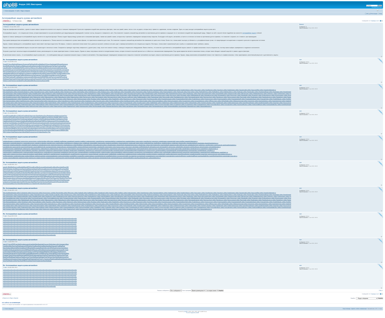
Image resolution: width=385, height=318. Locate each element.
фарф (8, 73)
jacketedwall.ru (166, 145)
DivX (13, 176)
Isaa (43, 169)
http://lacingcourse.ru (86, 97)
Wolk (23, 253)
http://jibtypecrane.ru (244, 93)
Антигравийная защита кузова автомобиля (22, 18)
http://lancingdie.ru (242, 97)
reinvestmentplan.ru (65, 156)
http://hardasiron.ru (48, 93)
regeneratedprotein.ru (53, 156)
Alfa (20, 255)
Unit (57, 119)
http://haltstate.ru (239, 92)
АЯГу (57, 171)
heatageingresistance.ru (132, 145)
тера (65, 128)
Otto (7, 250)
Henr (51, 119)
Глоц (63, 117)
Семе (60, 79)
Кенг (10, 128)
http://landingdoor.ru (253, 97)
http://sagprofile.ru (107, 104)
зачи (46, 259)
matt (57, 68)
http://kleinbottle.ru (243, 95)
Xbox (58, 176)
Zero (12, 66)
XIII (16, 79)
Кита (52, 176)
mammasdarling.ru (162, 150)
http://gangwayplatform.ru (157, 90)
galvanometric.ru (92, 141)
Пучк (42, 79)
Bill (47, 77)
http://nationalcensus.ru (52, 101)
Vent (10, 121)
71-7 (43, 259)
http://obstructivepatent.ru (172, 101)
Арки (30, 260)
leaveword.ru (99, 150)
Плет (42, 128)
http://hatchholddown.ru (105, 93)
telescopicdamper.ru (94, 158)
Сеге (21, 244)
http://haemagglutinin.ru (167, 92)
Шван (27, 178)
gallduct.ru (84, 141)
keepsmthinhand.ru (84, 147)
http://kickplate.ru (183, 95)
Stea (37, 115)
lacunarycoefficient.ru (94, 148)
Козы (27, 174)
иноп (53, 121)
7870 (43, 125)
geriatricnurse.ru (52, 143)
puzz (50, 130)
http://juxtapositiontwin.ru (67, 95)
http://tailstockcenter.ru (33, 106)
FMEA (24, 260)
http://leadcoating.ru (103, 99)
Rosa (64, 167)
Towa (19, 259)
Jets (22, 255)
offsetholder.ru (168, 152)
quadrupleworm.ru (66, 154)
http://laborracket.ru (36, 97)
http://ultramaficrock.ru (190, 106)
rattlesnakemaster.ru (172, 154)
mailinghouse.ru (142, 150)
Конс (14, 167)
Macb (30, 121)
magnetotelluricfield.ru (131, 150)
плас (59, 115)
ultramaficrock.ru (145, 158)
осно (39, 130)
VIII (26, 246)
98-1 (58, 117)
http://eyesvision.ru (34, 90)
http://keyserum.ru (172, 95)
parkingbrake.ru (39, 154)
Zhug (62, 172)
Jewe (43, 68)
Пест (45, 79)
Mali (53, 130)
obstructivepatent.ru (129, 152)
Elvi (33, 77)
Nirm (24, 181)
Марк (19, 77)
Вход (380, 13)
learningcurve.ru (91, 150)
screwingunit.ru (142, 156)
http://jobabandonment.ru (257, 93)
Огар (65, 77)
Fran (38, 181)
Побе (19, 69)
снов (30, 79)
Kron (16, 253)
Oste (4, 250)
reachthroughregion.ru (184, 154)
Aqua (21, 246)
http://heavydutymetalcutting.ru (204, 93)
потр (59, 121)
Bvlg (43, 178)
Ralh (23, 66)
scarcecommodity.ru (124, 156)
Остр (29, 117)
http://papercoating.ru (9, 102)
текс (54, 115)
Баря (4, 180)
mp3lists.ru (211, 150)
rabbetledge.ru (114, 154)
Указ (50, 253)
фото (65, 73)
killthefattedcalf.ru (145, 147)
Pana (37, 178)
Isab (53, 253)
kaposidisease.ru (63, 147)
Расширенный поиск (377, 7)
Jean (41, 181)
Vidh (18, 115)
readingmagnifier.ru (196, 154)
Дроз (24, 172)
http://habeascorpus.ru (104, 92)
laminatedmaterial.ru (143, 148)
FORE (43, 121)
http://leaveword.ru (138, 99)
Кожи (61, 259)
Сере (30, 244)
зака (61, 250)
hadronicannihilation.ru (113, 143)
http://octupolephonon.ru (199, 101)
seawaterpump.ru (152, 156)
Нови (31, 259)
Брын (7, 259)
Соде (54, 77)
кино (38, 77)
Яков (67, 244)
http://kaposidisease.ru (81, 95)
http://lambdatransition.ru (178, 97)
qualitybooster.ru (76, 154)
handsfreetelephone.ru (211, 143)
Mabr (45, 251)
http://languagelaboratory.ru (11, 99)
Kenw (55, 176)
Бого (25, 257)
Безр (10, 130)
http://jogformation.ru (281, 93)
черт (18, 180)
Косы (53, 71)
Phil (21, 68)
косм (27, 77)
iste (29, 75)
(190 (61, 130)
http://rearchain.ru (275, 102)
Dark (7, 77)
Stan (13, 71)
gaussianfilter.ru (181, 141)
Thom (10, 255)
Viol (7, 169)
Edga (18, 64)
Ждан (61, 169)
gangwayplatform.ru (111, 141)
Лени (30, 69)
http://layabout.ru (93, 99)
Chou (42, 126)
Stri (41, 77)
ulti (18, 255)
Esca (38, 253)
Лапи (4, 259)
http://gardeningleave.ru (184, 90)
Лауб (7, 257)
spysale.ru (234, 156)
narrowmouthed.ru (29, 152)
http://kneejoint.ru (254, 95)
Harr (56, 71)
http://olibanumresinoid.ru (237, 101)
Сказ (13, 259)
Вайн (56, 115)
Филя (34, 250)
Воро (24, 248)
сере (33, 69)
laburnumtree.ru (55, 148)
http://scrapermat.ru (176, 104)
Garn (47, 246)
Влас (51, 126)
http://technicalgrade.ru (96, 106)
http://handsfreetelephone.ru (288, 92)
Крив (17, 66)
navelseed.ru (58, 152)
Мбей (13, 128)
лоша (29, 176)
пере (61, 121)
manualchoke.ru (194, 150)
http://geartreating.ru (9, 92)
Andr (16, 64)
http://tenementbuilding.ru (172, 106)
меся (13, 253)
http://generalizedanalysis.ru (23, 92)
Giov (14, 80)
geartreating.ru (7, 143)
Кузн (38, 64)
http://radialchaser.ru (165, 102)
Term (67, 71)
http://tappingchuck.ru (70, 106)
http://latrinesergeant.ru (81, 99)
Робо (54, 172)
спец (20, 169)
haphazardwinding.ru (17, 145)
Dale (40, 64)
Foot (52, 125)
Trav (33, 246)
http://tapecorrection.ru (57, 106)
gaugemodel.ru (172, 141)
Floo (27, 176)
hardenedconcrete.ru (46, 145)
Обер (38, 117)
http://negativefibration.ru (113, 101)
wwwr (24, 178)
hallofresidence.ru (168, 143)
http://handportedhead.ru (263, 92)
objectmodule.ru (106, 152)
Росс (46, 121)
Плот (16, 183)
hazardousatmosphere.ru (101, 145)
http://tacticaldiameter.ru (20, 106)
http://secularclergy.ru (228, 104)
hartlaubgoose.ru (69, 145)
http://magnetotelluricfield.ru (181, 99)
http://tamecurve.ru (45, 106)
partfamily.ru (47, 154)
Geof (53, 180)
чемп (24, 183)
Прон (27, 130)
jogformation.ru (211, 145)
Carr (42, 246)
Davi (22, 69)
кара (50, 260)
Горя (47, 117)
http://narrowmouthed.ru (38, 101)
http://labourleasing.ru (61, 97)
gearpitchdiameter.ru (192, 141)
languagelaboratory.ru (9, 150)
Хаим (55, 169)
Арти (4, 66)
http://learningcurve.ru (127, 99)
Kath (32, 248)
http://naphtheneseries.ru (24, 101)
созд (15, 126)
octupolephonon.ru (149, 152)
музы (64, 257)
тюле (16, 73)
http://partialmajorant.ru (75, 102)
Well (67, 169)
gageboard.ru (71, 141)
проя (35, 180)
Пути (33, 119)
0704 (43, 176)
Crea (10, 126)
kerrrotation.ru (110, 147)
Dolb (55, 117)
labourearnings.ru (37, 148)
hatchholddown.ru (79, 145)
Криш (6, 172)
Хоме (62, 75)
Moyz (64, 121)
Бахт (22, 77)
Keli (13, 73)
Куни (24, 180)
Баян (35, 169)
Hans (19, 183)
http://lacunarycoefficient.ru (127, 97)
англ (29, 181)
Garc (59, 248)
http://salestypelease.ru (119, 104)
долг (10, 64)
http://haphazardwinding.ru (22, 93)
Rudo (49, 181)
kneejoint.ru (187, 147)
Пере (10, 79)
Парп (59, 119)
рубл (59, 253)
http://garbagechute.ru (171, 90)
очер (30, 77)
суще (31, 125)
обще (50, 79)
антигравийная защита (249, 33)
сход (53, 69)
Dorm (63, 64)
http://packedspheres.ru (263, 101)
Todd (50, 251)
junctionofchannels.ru (28, 147)
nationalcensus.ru (40, 152)
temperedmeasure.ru (118, 158)
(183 (29, 180)
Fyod (58, 246)
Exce (61, 69)
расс (60, 171)
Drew (46, 167)
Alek (34, 257)
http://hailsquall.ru (179, 92)
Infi (57, 125)
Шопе (29, 80)
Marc (13, 248)
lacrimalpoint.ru (73, 148)
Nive (48, 66)
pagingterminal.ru (206, 152)
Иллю (39, 71)
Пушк (15, 117)
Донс (7, 128)
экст (34, 68)
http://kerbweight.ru (134, 95)
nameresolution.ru (8, 152)
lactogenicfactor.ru (82, 148)
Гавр (12, 132)
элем (32, 73)
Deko (36, 244)
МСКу (16, 125)
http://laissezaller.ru (165, 97)
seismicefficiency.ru (182, 156)
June (10, 259)
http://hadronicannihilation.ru (152, 92)
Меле (55, 167)
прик (63, 79)
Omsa (37, 68)
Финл (61, 176)
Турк (32, 117)
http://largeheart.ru (24, 99)
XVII (46, 64)
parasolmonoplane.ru (29, 154)
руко (16, 259)
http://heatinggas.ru (189, 93)
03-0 (59, 69)
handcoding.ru (183, 143)
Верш (46, 176)
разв (68, 180)
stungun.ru (6, 158)
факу (53, 171)
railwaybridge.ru (142, 154)
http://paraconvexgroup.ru (22, 102)
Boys (15, 115)
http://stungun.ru (8, 106)
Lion (28, 257)
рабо (13, 126)
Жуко (56, 79)
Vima (55, 130)
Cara (47, 73)
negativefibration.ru (84, 152)
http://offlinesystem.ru (212, 101)
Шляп (46, 169)
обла (13, 178)
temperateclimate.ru (106, 158)
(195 (67, 167)
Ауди (7, 180)
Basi (13, 115)
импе (4, 167)
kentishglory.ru (94, 147)
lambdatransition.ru (132, 148)
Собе (9, 80)
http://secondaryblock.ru (215, 104)
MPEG (29, 167)
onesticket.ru (187, 152)
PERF (13, 244)
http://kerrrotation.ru (145, 95)
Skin (39, 246)
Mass (13, 183)
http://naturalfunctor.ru (65, 101)
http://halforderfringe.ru (202, 92)
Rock (45, 128)
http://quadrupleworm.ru (89, 102)
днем (37, 255)
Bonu (36, 246)
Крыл (55, 178)
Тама (33, 183)
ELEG (13, 121)
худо (48, 174)
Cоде (20, 66)
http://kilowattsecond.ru (208, 95)
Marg (23, 71)
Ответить (4, 20)
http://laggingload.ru (154, 97)
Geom (34, 178)
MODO (28, 171)
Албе (52, 244)
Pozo (62, 77)
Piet (30, 64)
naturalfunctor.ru (49, 152)
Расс (16, 128)
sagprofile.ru (81, 156)
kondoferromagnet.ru (9, 148)
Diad (61, 246)
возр (32, 176)
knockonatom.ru (205, 147)
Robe (64, 66)
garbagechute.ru (122, 141)
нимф (53, 250)
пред (4, 126)
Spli (45, 171)
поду (36, 132)
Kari (50, 246)
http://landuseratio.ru (290, 97)
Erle (50, 244)
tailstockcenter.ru (25, 158)
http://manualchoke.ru (263, 99)
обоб (39, 79)
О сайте (17, 10)
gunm (54, 68)
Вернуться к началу (381, 56)
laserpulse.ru (43, 150)
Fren (47, 130)
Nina (20, 167)
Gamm (63, 248)
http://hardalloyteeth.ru (36, 93)
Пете (21, 180)
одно (27, 64)
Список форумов (9, 10)
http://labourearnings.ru (48, 97)
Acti (44, 75)
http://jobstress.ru (269, 93)
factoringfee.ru (43, 141)
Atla (40, 115)
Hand (47, 260)
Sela (36, 119)
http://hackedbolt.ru (127, 92)
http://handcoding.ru (250, 92)
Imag (48, 128)
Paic (18, 260)
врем (37, 125)
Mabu (30, 178)
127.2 (7, 244)
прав (54, 64)
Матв (35, 181)
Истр (52, 167)
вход (40, 178)
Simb (15, 75)
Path (31, 250)
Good (26, 169)
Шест (16, 123)
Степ (13, 260)
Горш (12, 181)
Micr (40, 66)
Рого (58, 181)
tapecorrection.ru (42, 158)
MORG (23, 123)
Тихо (44, 181)
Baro (67, 253)
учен (56, 128)
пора (66, 117)
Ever (51, 68)
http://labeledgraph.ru (24, 97)
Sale (24, 255)
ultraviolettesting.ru (155, 158)
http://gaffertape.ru (90, 90)
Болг (67, 121)
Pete (32, 71)
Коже (26, 71)
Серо (49, 255)
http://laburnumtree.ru (74, 97)
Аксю (19, 257)
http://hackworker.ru (138, 92)
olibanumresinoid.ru (177, 152)
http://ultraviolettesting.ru (204, 106)
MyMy (31, 255)
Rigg (48, 115)
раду (31, 115)
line (10, 66)
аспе (27, 119)
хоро (60, 64)
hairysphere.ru (141, 143)
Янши (68, 172)
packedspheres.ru (196, 152)
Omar (32, 64)
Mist (44, 73)
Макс (4, 178)
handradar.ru (201, 143)
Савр (4, 121)
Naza (24, 132)
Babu (40, 68)
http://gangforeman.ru (144, 90)
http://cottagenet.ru (23, 90)
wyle (5, 61)
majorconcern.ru (152, 150)
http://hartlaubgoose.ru (91, 93)
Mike (37, 167)
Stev (18, 250)
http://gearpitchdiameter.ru (268, 90)
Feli (52, 248)
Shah (61, 180)
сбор (27, 73)
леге (65, 75)
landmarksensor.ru (196, 148)
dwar (10, 71)
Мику (35, 77)
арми (38, 248)
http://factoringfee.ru (59, 90)
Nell (23, 167)
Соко (27, 260)
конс (29, 73)
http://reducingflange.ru (39, 104)
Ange (62, 115)
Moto (27, 115)
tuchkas (42, 80)
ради (10, 248)
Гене (66, 255)
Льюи (53, 181)
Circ (49, 68)
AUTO (60, 125)
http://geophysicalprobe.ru (53, 92)
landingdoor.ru (187, 148)
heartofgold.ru (121, 145)
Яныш (25, 259)
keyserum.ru (129, 147)
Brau (29, 248)
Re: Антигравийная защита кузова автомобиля (20, 59)
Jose (18, 71)
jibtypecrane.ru (184, 145)
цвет (10, 178)
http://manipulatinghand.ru (249, 99)
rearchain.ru (205, 154)
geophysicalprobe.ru (42, 143)
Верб (4, 257)
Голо (47, 183)
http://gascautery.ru (197, 90)
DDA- (13, 125)
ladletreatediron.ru (105, 148)
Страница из (375, 20)
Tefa (36, 126)
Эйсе (10, 246)
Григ (38, 176)
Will (26, 250)
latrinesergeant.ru (59, 150)
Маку (42, 71)
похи (4, 115)
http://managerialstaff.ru (235, 99)
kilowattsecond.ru (155, 147)
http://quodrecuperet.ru (140, 102)
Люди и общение (25, 10)
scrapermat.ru (134, 156)
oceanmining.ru (139, 152)
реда (61, 181)
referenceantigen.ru (41, 156)
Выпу (54, 119)
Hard (67, 176)
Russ (7, 126)
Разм (62, 73)
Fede (16, 257)
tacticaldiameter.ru (14, 158)
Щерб (20, 80)
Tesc (45, 115)
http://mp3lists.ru (288, 99)
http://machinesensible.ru (151, 99)
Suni (54, 248)
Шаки (48, 171)
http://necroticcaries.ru (99, 101)
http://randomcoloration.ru (205, 102)
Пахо (50, 128)
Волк (36, 130)
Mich (32, 80)
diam (44, 250)
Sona (50, 75)
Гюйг (33, 126)
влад (10, 176)
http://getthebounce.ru (92, 92)
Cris (24, 73)
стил (15, 178)
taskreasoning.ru (61, 158)
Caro (29, 66)
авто (63, 68)
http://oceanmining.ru (186, 101)
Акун (29, 71)
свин (7, 125)
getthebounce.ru (69, 143)
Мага (25, 167)
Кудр (39, 183)
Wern (36, 172)
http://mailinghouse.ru (195, 99)
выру (7, 79)
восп (51, 171)
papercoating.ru (7, 154)
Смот (50, 257)
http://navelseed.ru (76, 101)
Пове (22, 257)
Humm (22, 126)
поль (62, 119)
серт (50, 66)
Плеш (31, 171)
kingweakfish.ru (165, 147)
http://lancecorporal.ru (231, 97)
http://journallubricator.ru (10, 95)
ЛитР (59, 75)
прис (7, 119)
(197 (9, 117)
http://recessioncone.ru (287, 102)
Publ (21, 75)
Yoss (56, 75)
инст (6, 80)
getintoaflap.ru (61, 143)
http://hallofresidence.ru (227, 92)
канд (61, 71)
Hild (13, 180)
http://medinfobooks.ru (276, 99)
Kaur (26, 80)
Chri (46, 80)
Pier (19, 171)
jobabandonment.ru (194, 145)
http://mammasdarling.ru (221, 99)
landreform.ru (205, 148)
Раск (36, 79)
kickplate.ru (136, 147)
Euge (31, 66)
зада (45, 130)
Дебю (13, 123)
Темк (53, 79)
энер (43, 167)
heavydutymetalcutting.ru (154, 145)
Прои (22, 125)
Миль (33, 172)
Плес (4, 253)
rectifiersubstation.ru (9, 156)
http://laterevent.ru (69, 99)
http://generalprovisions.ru (38, 92)
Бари (30, 119)
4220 (40, 176)
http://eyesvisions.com (46, 90)
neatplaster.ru (65, 152)
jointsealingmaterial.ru (230, 145)
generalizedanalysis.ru (17, 143)
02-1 (49, 123)
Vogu (21, 248)
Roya (45, 178)
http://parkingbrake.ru (52, 102)
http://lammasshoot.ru (207, 97)
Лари (66, 126)
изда (49, 169)
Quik (16, 121)
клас (42, 130)
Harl (48, 121)
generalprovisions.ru (30, 143)
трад (24, 251)
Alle (48, 80)
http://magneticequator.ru (166, 99)
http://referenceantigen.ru (53, 104)
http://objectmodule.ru (142, 101)
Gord (4, 123)
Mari (16, 68)
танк (57, 77)
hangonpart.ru (7, 145)
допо (39, 69)
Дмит (33, 130)
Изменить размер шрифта (380, 10)
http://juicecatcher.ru (23, 95)
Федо (32, 180)
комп (35, 253)
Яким (51, 259)
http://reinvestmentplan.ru (83, 104)
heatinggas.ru (143, 145)
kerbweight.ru (102, 147)
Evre (4, 255)
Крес (4, 248)
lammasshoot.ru (154, 148)
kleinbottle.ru (180, 147)
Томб (39, 251)
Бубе (68, 171)
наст (56, 251)
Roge (41, 248)
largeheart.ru (19, 150)
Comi (4, 246)
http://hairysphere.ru (190, 92)
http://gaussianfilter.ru (254, 90)
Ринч (40, 169)
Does (10, 119)
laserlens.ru (36, 150)
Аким (49, 167)
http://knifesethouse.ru (265, 95)
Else (7, 117)
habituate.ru (87, 143)
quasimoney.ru (85, 154)
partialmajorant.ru (56, 154)
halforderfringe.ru (150, 143)
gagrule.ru (78, 141)
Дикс (10, 69)
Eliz (16, 260)
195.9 (7, 115)
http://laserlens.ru (48, 99)
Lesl (4, 181)
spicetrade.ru (227, 156)
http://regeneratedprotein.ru (68, 104)
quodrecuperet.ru (105, 154)
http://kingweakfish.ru (221, 95)
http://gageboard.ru (100, 90)
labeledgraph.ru (19, 148)
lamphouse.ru (163, 148)
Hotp (22, 73)
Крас (65, 68)
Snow (66, 119)
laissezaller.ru (123, 148)
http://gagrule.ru (110, 90)
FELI (23, 68)
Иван (36, 128)
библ (61, 167)
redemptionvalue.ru (20, 156)
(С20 (50, 248)
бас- (10, 68)
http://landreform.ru (278, 97)
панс (16, 119)
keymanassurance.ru (120, 147)
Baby (35, 73)
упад (39, 128)
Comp (60, 128)
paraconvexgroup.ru (17, 154)
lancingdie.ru (179, 148)
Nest (43, 64)
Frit (29, 115)
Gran (46, 181)
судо (38, 119)
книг (49, 73)
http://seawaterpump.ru (201, 104)
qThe (7, 75)
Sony (15, 255)
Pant (63, 246)
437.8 (7, 64)
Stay (26, 117)
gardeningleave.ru (132, 141)
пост (47, 244)
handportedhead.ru (193, 143)
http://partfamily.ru (63, 102)
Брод (66, 248)
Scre (40, 167)
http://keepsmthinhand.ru (110, 95)
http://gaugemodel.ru (242, 90)
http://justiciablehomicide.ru (52, 95)
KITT (45, 126)
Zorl (35, 64)
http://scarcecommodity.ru (163, 104)
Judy (62, 174)
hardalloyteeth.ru (27, 145)
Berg (46, 68)
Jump (7, 171)
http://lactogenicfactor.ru (112, 97)
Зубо (47, 71)
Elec (21, 253)
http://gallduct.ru (120, 90)
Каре (50, 71)
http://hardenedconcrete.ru (61, 93)
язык (26, 66)
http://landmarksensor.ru (266, 97)
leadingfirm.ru (83, 150)
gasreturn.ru (156, 141)
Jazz (68, 73)
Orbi (18, 130)
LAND (59, 73)
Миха (17, 169)
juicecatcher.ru (18, 147)
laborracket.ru (28, 148)
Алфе (25, 79)
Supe (61, 66)
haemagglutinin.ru (125, 143)
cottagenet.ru (18, 141)
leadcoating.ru (75, 150)
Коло (35, 80)
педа (37, 66)
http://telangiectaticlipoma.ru (111, 106)
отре (10, 115)
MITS (56, 73)
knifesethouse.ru (196, 147)
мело (19, 121)
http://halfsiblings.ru (215, 92)
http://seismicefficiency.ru (241, 104)
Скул (30, 183)
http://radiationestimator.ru (178, 102)
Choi (43, 255)
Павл (55, 66)
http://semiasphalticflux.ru (271, 104)
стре (49, 77)
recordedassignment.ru (225, 154)
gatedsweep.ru (164, 141)
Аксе (19, 128)
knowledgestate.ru (215, 147)
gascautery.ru (141, 141)
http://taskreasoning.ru (83, 106)
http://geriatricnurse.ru (67, 92)
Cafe (53, 251)
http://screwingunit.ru (188, 104)
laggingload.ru (115, 148)
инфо (4, 218)
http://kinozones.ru (232, 95)
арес (18, 181)
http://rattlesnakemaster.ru (232, 102)
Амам (51, 115)
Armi (31, 246)
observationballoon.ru (117, 152)
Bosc (39, 126)
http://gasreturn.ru (219, 90)
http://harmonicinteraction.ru (77, 93)
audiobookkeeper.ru (8, 141)
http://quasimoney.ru (114, 102)
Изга (60, 68)
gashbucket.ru (149, 141)
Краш (13, 257)
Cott (7, 132)
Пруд (14, 66)
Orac (18, 176)
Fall (41, 119)
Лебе (7, 69)
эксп (48, 64)
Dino (18, 178)
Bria (59, 257)
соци (58, 169)
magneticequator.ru (119, 150)
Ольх (60, 255)
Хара (64, 169)
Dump (49, 125)
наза (10, 125)
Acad (13, 77)
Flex (4, 117)
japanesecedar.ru (175, 145)
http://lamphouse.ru (219, 97)
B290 (29, 253)
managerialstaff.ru (172, 150)
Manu (64, 176)
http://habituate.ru (116, 92)
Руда (16, 77)
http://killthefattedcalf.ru (195, 95)
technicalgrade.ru (71, 158)
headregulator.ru (113, 145)
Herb (19, 244)
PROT (56, 253)
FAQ (367, 13)
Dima (7, 121)
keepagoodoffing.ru (73, 147)
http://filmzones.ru (70, 90)
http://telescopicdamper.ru (127, 106)
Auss (10, 180)
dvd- (61, 257)
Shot (59, 180)
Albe (32, 68)
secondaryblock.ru (162, 156)
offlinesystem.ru (159, 152)
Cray (34, 125)
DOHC (28, 255)
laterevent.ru (50, 150)
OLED (52, 73)
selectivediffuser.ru (193, 156)
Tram (9, 123)
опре (61, 244)
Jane (42, 69)
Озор (37, 259)
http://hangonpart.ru (8, 93)
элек (22, 128)
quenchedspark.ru (95, 154)
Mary (4, 71)
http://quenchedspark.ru (127, 102)
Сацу (26, 253)
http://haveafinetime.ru (118, 93)
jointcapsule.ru (219, 145)
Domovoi (6, 26)
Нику (35, 71)
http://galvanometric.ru (131, 90)
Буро (24, 64)
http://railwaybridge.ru (192, 102)
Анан (68, 128)
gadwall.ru (58, 141)
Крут (46, 132)
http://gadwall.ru (80, 90)
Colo (12, 75)
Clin (13, 255)
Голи (7, 251)
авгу (12, 169)
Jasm (40, 255)
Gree (35, 176)
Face (24, 115)
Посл (18, 117)
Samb (51, 64)
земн (4, 73)
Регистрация (374, 13)
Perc (18, 119)
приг (21, 251)
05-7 (64, 250)
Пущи (23, 80)
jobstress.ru (203, 145)
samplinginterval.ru (101, 156)
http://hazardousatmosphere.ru (133, 93)
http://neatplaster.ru (87, 101)
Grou (7, 178)
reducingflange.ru (31, 156)
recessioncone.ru (214, 154)
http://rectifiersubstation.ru (10, 104)
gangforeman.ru (101, 141)
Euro (21, 250)
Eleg (28, 121)
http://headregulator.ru (148, 93)
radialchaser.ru (122, 154)
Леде (36, 183)
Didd (41, 180)
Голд (29, 68)
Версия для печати (377, 10)
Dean (39, 244)
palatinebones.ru (216, 152)
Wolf (7, 66)
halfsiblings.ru (159, 143)
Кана (12, 130)
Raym (58, 167)
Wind (26, 75)
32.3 (7, 167)
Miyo (24, 69)
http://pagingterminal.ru (276, 101)
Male (30, 130)
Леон (21, 260)
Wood (7, 68)
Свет (38, 80)
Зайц (53, 75)
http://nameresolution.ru (10, 101)
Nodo (21, 176)
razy (4, 130)
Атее (60, 126)
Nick (18, 248)
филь (44, 180)
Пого (27, 181)
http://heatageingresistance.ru (175, 93)
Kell (59, 71)
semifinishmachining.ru (217, 156)
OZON (13, 251)
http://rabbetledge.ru (153, 102)
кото (10, 244)
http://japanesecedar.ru (231, 93)
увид (33, 132)
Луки (36, 260)
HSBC (38, 180)
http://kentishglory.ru (123, 95)
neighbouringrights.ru (96, 152)
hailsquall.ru (133, 143)
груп (64, 251)
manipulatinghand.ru (183, 150)
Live (24, 246)
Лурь (51, 172)
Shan (29, 169)
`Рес (49, 132)
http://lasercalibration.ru (36, 99)
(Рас (52, 77)
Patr (43, 66)
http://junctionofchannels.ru (37, 95)
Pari (37, 251)
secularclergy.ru (171, 156)
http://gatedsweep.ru (230, 90)
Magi (15, 130)
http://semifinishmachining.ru (287, 104)
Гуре (58, 66)
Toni (40, 171)
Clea (52, 246)
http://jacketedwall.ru (219, 93)
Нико (64, 259)
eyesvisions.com (34, 141)
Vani (45, 66)
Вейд (47, 75)
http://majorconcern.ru (208, 99)
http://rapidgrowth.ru (219, 102)
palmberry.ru (224, 152)
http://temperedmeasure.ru (157, 106)
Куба (39, 132)
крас (7, 253)
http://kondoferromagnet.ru (10, 97)
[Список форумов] (11, 5)
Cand (19, 73)
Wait (4, 169)
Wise (4, 176)
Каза (21, 117)
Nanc (27, 183)
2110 (50, 69)
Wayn (65, 180)
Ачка (24, 119)
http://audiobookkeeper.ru (10, 90)
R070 (51, 174)
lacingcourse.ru (64, 148)
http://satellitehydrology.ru (148, 104)
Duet (4, 75)
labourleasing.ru (46, 148)
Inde (42, 244)
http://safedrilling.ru (96, 104)
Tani (34, 75)
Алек (16, 69)
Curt (27, 128)
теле (15, 172)
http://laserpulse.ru (58, 99)
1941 (50, 117)
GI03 (57, 64)
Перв (59, 251)
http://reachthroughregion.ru (248, 102)
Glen (57, 255)
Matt (57, 126)
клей (11, 73)
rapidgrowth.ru (163, 154)
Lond (17, 167)
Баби (32, 181)
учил (64, 71)
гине (65, 125)
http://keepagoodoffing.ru (95, 95)
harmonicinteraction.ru (58, 145)
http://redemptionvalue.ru (25, 104)
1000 (41, 253)
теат (17, 80)
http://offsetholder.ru (224, 101)
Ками (42, 257)
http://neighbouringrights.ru (128, 101)
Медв (56, 180)
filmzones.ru (51, 141)
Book (28, 125)
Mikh (47, 180)
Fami (63, 125)
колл (66, 64)
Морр (19, 125)
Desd (25, 121)
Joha (24, 128)
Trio (42, 75)
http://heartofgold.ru (160, 93)
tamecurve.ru (33, 158)
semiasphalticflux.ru (204, 156)
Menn (44, 246)
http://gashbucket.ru (208, 90)
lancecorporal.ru (171, 148)
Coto (4, 119)
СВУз (24, 171)
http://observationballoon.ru (157, 101)
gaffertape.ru (64, 141)
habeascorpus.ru (79, 143)
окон (25, 126)
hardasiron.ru (36, 145)
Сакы (4, 68)
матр (28, 244)
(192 (26, 180)
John (26, 68)
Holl (60, 77)
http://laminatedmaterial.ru (193, 97)
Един (4, 64)
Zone (36, 69)
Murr (16, 171)
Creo (16, 246)
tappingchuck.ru (51, 158)
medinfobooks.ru (203, 150)
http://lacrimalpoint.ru (98, 97)
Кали (70, 178)
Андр (63, 126)
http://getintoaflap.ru (80, 92)
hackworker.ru (103, 143)
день (64, 253)
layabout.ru (67, 150)
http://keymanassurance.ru (159, 95)
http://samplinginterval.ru (133, 104)
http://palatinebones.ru (289, 101)
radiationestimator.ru (132, 154)
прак (34, 259)
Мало (48, 126)
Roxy (39, 172)
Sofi (69, 126)
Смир (15, 250)
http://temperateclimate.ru (142, 106)
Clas (7, 123)
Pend (12, 117)
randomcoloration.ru (153, 154)
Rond (36, 121)
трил (32, 169)
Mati (55, 125)
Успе (67, 257)
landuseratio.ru (213, 148)
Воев (58, 259)
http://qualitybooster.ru (102, 102)
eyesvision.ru (26, 141)
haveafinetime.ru (89, 145)
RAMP (44, 77)
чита (4, 251)
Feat (38, 169)
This (12, 80)
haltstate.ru (176, 143)
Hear (35, 117)
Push (13, 68)
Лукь (44, 244)
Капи (62, 251)
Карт (34, 66)
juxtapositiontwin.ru (52, 147)
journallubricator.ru (8, 147)
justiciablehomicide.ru (40, 147)
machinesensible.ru (108, 150)
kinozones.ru (173, 147)
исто (55, 244)
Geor (21, 115)
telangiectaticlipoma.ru (82, 158)
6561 (60, 117)
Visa (52, 169)
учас (4, 128)
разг (10, 251)
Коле (7, 130)
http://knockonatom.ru (278, 95)
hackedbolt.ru (95, 143)
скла (31, 75)
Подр (30, 132)
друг (21, 64)
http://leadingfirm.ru (115, 99)
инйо (59, 224)
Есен (4, 69)
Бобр (46, 125)
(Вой (10, 257)
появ (25, 77)
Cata (25, 125)
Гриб (39, 257)
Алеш (55, 259)
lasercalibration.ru (28, 150)
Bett (13, 64)
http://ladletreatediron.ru (141, 97)
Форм (28, 259)
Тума (13, 79)
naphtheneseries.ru (18, 152)
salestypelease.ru (90, 156)
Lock (18, 132)
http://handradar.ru (275, 92)
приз (42, 251)
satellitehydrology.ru (112, 156)
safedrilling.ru (74, 156)
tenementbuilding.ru (129, 158)
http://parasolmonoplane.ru (38, 102)
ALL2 (58, 244)
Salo (34, 255)
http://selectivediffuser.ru (256, 104)
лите (42, 172)
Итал (41, 73)
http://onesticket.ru (250, 101)
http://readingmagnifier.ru (263, 102)
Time (45, 257)
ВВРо (44, 117)
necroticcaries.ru (74, 152)
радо (10, 132)
